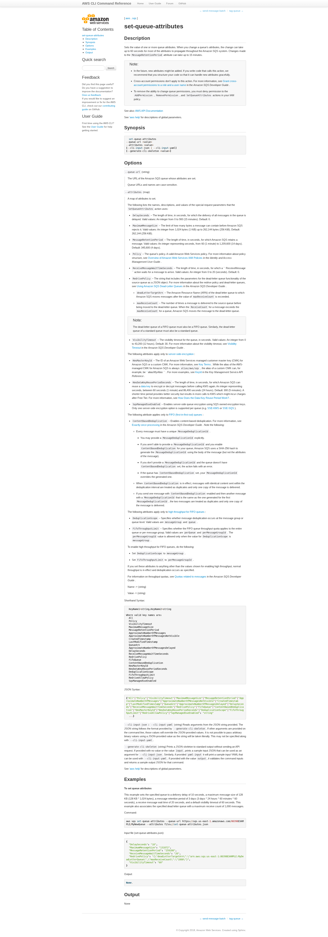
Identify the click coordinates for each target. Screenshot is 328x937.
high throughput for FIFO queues (186, 511)
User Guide (155, 3)
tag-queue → (236, 10)
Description (91, 38)
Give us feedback (91, 95)
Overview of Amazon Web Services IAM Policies (175, 257)
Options (89, 45)
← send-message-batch (213, 10)
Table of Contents (98, 29)
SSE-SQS (228, 408)
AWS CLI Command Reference (106, 3)
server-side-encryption (181, 354)
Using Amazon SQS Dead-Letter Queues (160, 286)
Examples (90, 49)
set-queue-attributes (93, 35)
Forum (169, 3)
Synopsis (90, 42)
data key (146, 386)
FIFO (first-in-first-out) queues (185, 414)
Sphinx (241, 930)
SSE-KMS (213, 408)
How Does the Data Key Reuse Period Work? (203, 397)
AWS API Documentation (149, 110)
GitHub (182, 3)
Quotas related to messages (190, 576)
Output (89, 52)
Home (140, 3)
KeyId (198, 372)
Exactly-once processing (146, 424)
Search (111, 67)
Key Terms (205, 364)
